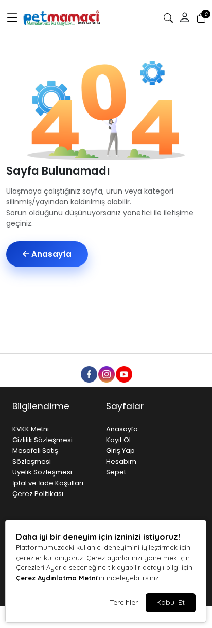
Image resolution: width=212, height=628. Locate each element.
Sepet (116, 472)
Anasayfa (50, 254)
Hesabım (121, 461)
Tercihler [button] (124, 602)
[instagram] (106, 374)
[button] (12, 18)
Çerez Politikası (37, 494)
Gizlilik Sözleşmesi (42, 440)
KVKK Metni (30, 429)
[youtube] (123, 374)
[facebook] (88, 374)
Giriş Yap (120, 450)
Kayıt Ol (118, 440)
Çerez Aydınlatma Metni (56, 578)
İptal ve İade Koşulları (47, 483)
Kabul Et (170, 602)
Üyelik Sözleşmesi (42, 472)
